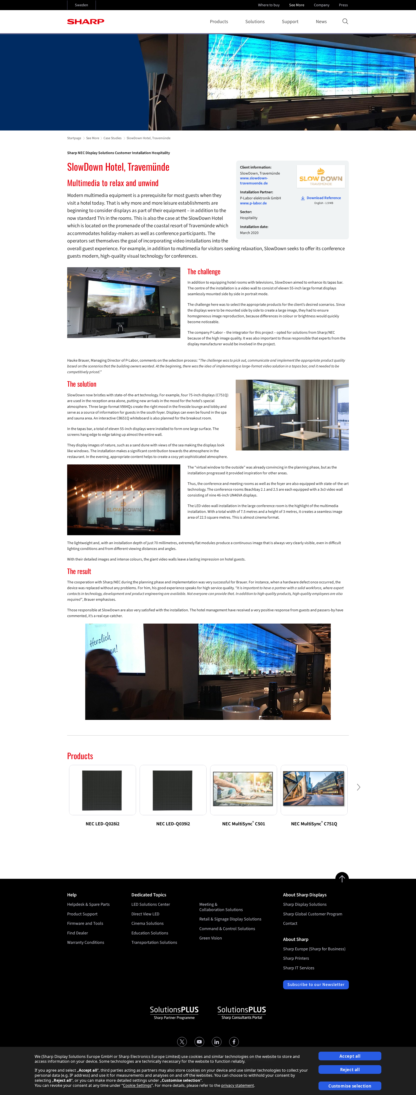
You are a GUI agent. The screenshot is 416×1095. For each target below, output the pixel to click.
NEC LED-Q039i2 (173, 824)
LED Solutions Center (150, 904)
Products (219, 21)
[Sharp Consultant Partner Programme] (242, 1013)
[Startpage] (85, 21)
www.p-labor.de (253, 203)
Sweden (81, 5)
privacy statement (237, 1085)
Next (358, 791)
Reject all (350, 1069)
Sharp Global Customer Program (312, 914)
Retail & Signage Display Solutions (230, 919)
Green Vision (210, 938)
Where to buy (269, 5)
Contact (290, 923)
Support (290, 21)
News (321, 21)
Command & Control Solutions (227, 929)
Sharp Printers (296, 958)
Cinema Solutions (147, 923)
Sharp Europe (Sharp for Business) (314, 949)
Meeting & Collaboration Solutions (221, 907)
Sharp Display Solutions (305, 904)
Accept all (350, 1056)
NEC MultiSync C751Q (314, 824)
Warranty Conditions (85, 942)
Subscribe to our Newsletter (315, 985)
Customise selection (349, 1086)
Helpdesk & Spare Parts (88, 904)
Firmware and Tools (85, 923)
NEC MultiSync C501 (243, 824)
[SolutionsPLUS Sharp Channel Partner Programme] (174, 1013)
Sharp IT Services (298, 968)
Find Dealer (77, 933)
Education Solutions (149, 933)
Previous (57, 791)
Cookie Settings (137, 1085)
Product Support (82, 914)
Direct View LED (145, 914)
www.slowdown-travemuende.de (254, 181)
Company (321, 5)
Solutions (255, 21)
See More (296, 5)
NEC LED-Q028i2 (102, 824)
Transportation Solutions (154, 942)
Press (343, 5)
